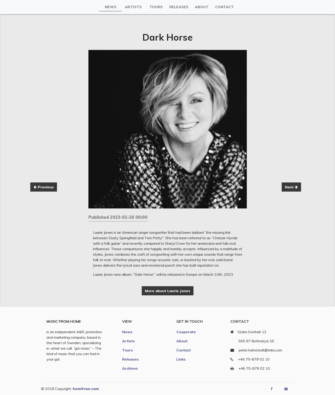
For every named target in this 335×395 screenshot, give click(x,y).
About (202, 7)
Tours (156, 7)
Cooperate (186, 332)
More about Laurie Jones (167, 290)
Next (290, 187)
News (110, 7)
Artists (133, 7)
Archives (130, 368)
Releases (178, 7)
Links (181, 359)
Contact (224, 7)
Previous (45, 187)
